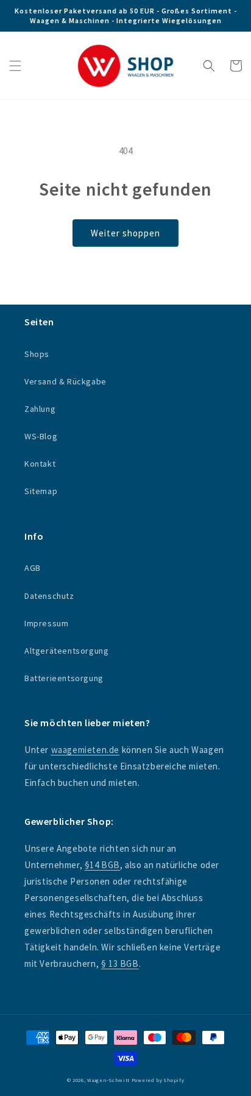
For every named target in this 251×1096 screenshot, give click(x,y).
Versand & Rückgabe (65, 381)
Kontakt (39, 463)
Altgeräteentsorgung (66, 650)
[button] (15, 65)
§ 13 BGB (120, 963)
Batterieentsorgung (64, 678)
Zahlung (39, 408)
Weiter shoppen (125, 233)
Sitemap (40, 491)
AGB (32, 567)
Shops (36, 353)
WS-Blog (40, 436)
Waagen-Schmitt (109, 1080)
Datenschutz (49, 595)
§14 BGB (102, 865)
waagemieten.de (85, 749)
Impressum (46, 623)
